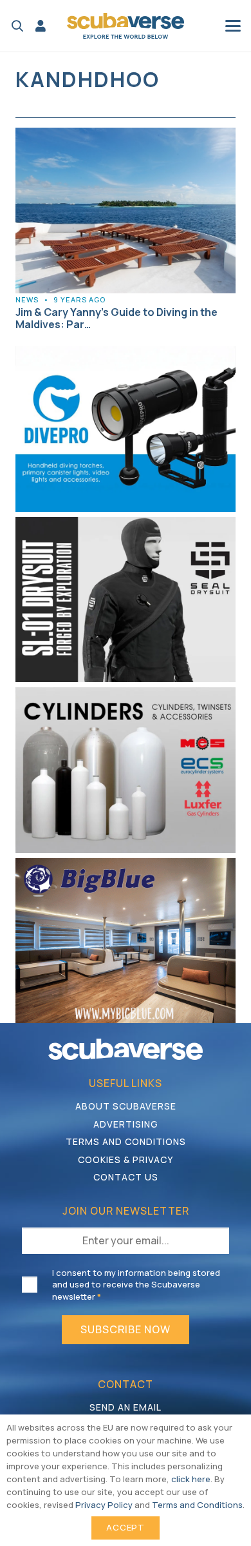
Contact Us (125, 1177)
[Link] (40, 26)
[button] (17, 26)
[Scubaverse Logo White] (125, 1049)
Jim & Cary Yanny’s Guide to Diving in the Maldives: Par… (116, 318)
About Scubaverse (125, 1106)
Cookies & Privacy (125, 1159)
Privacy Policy (104, 1505)
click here (190, 1479)
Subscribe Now (125, 1329)
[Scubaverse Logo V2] (125, 26)
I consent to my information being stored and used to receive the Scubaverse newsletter (136, 1284)
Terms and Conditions (126, 1141)
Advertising (125, 1124)
